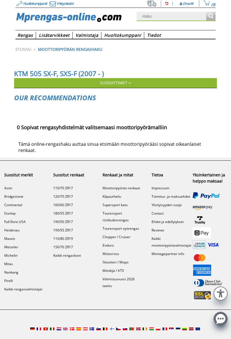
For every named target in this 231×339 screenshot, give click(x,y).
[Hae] (211, 16)
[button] (221, 293)
